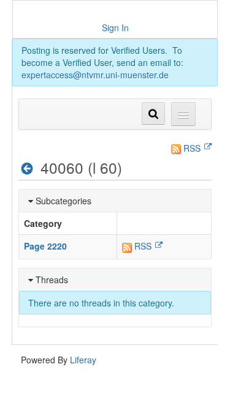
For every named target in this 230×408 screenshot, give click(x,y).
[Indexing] (27, 168)
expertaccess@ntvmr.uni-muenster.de (95, 75)
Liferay (83, 360)
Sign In (115, 27)
